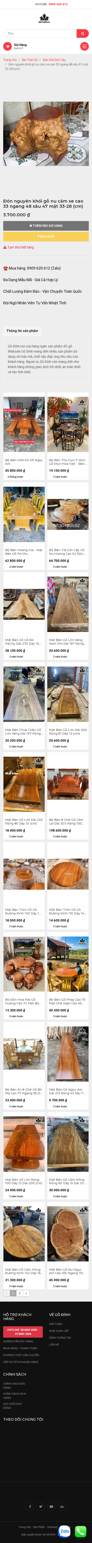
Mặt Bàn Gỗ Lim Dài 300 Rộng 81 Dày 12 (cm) (68, 731)
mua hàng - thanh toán (20, 1348)
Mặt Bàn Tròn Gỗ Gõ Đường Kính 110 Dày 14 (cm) (66, 911)
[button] (6, 134)
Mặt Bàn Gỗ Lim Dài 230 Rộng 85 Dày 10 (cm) (24, 821)
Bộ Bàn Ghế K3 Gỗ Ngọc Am (24, 462)
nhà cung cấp (59, 1330)
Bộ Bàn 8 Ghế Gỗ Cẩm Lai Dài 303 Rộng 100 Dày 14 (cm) (66, 821)
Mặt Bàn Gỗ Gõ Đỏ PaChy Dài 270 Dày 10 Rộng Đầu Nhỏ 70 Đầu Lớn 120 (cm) (22, 642)
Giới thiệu (56, 1324)
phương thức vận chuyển (21, 1355)
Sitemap (52, 1527)
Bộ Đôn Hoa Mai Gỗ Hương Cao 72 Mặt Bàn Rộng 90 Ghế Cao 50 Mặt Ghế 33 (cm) (23, 1001)
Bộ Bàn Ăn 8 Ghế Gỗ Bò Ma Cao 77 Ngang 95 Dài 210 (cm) (24, 1091)
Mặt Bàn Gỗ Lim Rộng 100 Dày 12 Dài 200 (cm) (23, 1181)
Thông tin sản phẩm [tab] (22, 331)
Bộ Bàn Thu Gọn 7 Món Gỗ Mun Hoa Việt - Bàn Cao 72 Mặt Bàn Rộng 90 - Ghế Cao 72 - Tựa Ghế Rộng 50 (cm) (67, 462)
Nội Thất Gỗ (30, 60)
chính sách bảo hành (14, 1386)
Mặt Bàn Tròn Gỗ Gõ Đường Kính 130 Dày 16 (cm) (23, 911)
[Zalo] (64, 1531)
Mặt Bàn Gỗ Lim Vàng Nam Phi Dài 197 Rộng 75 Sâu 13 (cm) (66, 642)
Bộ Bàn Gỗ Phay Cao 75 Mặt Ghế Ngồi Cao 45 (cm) (67, 1001)
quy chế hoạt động (12, 1406)
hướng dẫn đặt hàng (18, 1341)
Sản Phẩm (39, 1527)
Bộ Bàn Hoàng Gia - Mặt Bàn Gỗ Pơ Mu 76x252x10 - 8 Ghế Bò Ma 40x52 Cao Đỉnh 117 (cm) (23, 552)
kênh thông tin (60, 1337)
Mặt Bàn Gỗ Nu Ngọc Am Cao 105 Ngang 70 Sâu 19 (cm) (66, 1271)
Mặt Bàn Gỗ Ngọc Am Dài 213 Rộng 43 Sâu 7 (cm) (66, 1091)
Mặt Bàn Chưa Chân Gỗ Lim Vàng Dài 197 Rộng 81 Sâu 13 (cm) (23, 731)
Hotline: (51, 4)
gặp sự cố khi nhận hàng (20, 1362)
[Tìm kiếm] (83, 33)
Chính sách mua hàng (14, 1396)
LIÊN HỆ (54, 1344)
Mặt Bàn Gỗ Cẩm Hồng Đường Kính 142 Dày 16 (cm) (23, 1271)
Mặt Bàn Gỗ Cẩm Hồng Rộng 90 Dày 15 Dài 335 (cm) (67, 1181)
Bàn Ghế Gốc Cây (54, 60)
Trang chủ (10, 60)
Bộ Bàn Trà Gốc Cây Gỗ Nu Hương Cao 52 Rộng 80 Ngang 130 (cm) (67, 552)
